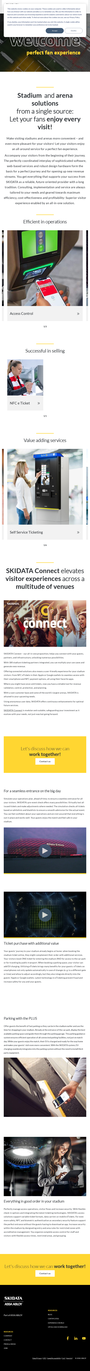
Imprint (69, 1358)
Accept (54, 31)
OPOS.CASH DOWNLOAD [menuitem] (58, 1327)
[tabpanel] (45, 273)
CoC (63, 1358)
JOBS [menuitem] (6, 1348)
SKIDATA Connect (13, 710)
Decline (73, 31)
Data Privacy (37, 1358)
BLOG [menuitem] (50, 1314)
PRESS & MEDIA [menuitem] (10, 1344)
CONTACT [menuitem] (8, 1340)
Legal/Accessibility (54, 1358)
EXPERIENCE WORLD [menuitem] (56, 1323)
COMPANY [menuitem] (8, 1336)
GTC (44, 1358)
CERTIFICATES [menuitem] (53, 1319)
